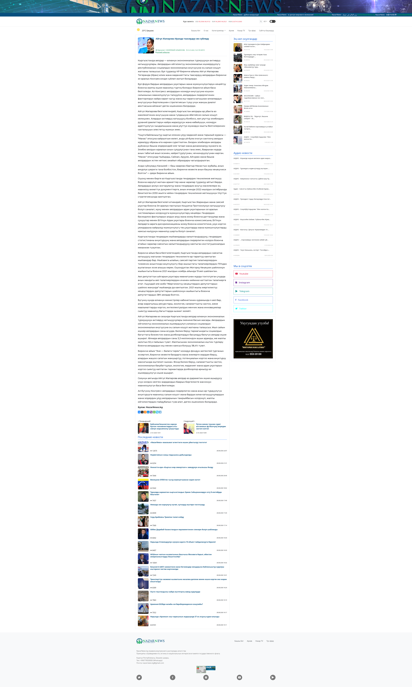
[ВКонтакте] (139, 412)
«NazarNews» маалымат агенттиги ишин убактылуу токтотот (178, 442)
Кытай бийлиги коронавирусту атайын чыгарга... (258, 128)
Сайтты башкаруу (266, 30)
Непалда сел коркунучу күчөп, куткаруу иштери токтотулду (177, 505)
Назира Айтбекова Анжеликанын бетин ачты (256, 107)
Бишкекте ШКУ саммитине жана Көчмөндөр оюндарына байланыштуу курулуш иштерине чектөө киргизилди (187, 568)
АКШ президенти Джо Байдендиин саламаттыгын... (257, 45)
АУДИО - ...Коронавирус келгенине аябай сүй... (251, 240)
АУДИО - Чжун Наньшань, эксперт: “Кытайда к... (251, 250)
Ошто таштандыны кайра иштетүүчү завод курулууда (175, 592)
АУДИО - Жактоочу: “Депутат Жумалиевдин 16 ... (251, 230)
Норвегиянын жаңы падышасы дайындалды (171, 455)
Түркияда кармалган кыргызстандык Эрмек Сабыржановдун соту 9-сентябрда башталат (186, 493)
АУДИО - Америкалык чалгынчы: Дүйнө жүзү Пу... (252, 179)
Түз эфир (252, 30)
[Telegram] (160, 412)
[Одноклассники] (145, 412)
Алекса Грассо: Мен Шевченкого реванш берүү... (256, 76)
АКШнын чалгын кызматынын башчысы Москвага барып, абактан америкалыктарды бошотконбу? (181, 555)
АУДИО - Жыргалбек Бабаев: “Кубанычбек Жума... (252, 219)
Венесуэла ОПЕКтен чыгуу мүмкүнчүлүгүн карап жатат (175, 480)
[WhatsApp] (154, 412)
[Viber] (151, 412)
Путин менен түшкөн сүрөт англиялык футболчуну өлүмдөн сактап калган (211, 426)
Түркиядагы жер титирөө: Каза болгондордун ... (255, 56)
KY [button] (265, 21)
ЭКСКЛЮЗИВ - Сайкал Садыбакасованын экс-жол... (254, 97)
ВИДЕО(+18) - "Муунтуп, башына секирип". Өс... (256, 117)
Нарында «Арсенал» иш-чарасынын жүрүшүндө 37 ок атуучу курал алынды (184, 617)
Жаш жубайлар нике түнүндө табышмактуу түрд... (254, 66)
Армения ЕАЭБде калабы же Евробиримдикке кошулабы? (176, 604)
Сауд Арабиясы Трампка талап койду (167, 517)
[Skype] (157, 412)
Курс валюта (188, 21)
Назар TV (241, 30)
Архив (231, 30)
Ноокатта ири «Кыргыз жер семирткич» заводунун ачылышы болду (181, 467)
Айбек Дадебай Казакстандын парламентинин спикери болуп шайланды (184, 529)
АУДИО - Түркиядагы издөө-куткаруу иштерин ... (251, 168)
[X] (142, 412)
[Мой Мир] (148, 412)
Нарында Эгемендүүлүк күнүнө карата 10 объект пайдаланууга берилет (183, 542)
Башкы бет (195, 30)
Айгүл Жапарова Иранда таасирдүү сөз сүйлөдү (182, 38)
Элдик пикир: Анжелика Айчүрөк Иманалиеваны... (256, 86)
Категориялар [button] (218, 30)
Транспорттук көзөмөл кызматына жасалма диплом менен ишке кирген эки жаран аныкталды (188, 580)
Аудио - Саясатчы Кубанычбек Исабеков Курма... (252, 189)
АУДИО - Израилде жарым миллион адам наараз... (252, 158)
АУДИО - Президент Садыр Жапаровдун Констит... (252, 199)
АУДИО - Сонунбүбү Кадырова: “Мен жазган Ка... (257, 138)
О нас (206, 30)
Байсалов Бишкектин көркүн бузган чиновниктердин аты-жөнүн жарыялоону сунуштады (164, 426)
